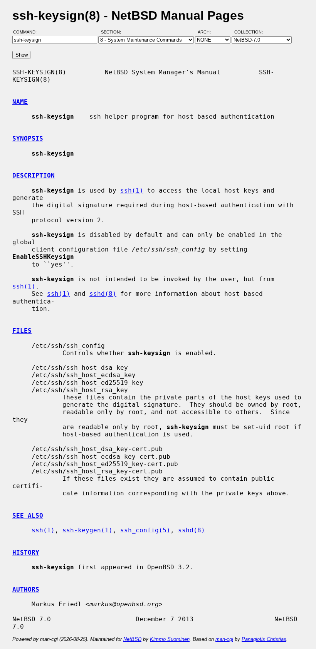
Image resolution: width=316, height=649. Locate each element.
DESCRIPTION (33, 175)
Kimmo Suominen (170, 639)
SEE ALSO (27, 515)
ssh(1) (131, 190)
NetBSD (132, 639)
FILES (22, 330)
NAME (20, 102)
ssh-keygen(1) (87, 530)
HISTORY (25, 552)
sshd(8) (102, 293)
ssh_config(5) (145, 530)
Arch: (208, 32)
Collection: (248, 32)
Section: (112, 32)
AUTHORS (25, 589)
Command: (27, 32)
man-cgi (224, 639)
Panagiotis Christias (264, 639)
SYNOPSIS (27, 138)
